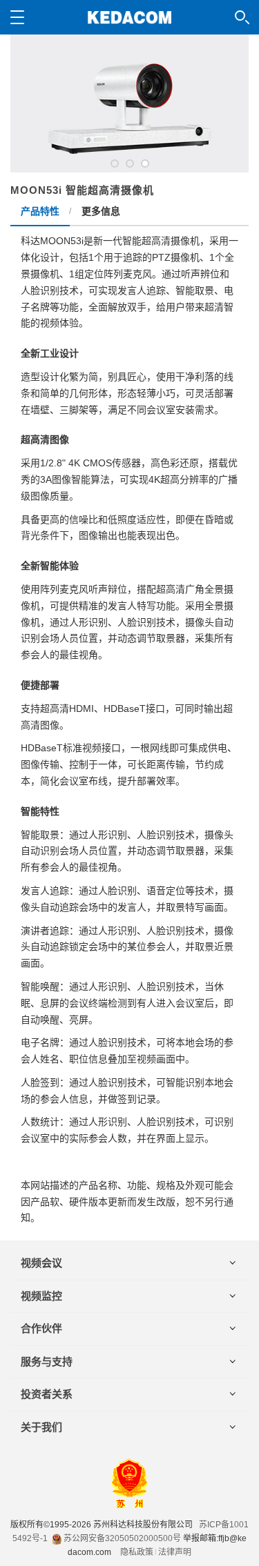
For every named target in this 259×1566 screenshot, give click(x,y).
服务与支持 (47, 1361)
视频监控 (41, 1296)
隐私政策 (136, 1552)
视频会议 (41, 1263)
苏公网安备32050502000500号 (121, 1538)
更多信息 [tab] (100, 211)
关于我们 (41, 1427)
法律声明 (174, 1552)
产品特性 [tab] (40, 211)
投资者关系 (47, 1394)
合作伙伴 (41, 1328)
